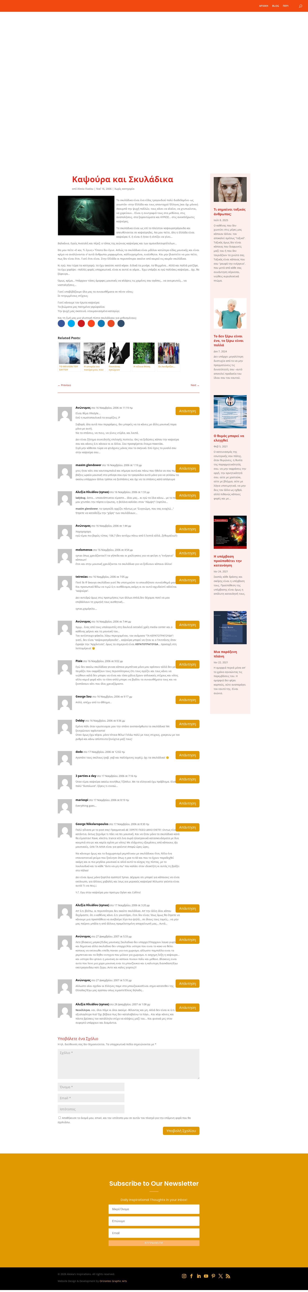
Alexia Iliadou (85, 188)
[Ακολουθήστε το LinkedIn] (198, 1276)
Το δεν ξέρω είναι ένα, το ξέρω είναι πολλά (228, 340)
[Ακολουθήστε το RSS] (228, 1276)
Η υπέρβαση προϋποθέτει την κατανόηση (228, 560)
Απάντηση (187, 410)
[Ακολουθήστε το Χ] (220, 1276)
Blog (275, 6)
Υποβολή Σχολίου (181, 1130)
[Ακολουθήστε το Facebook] (191, 1276)
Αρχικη (263, 6)
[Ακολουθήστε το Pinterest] (213, 1276)
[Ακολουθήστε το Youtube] (206, 1276)
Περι (285, 6)
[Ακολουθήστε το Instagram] (184, 1276)
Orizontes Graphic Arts (113, 1281)
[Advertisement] (154, 132)
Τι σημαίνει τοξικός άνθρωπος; (229, 211)
